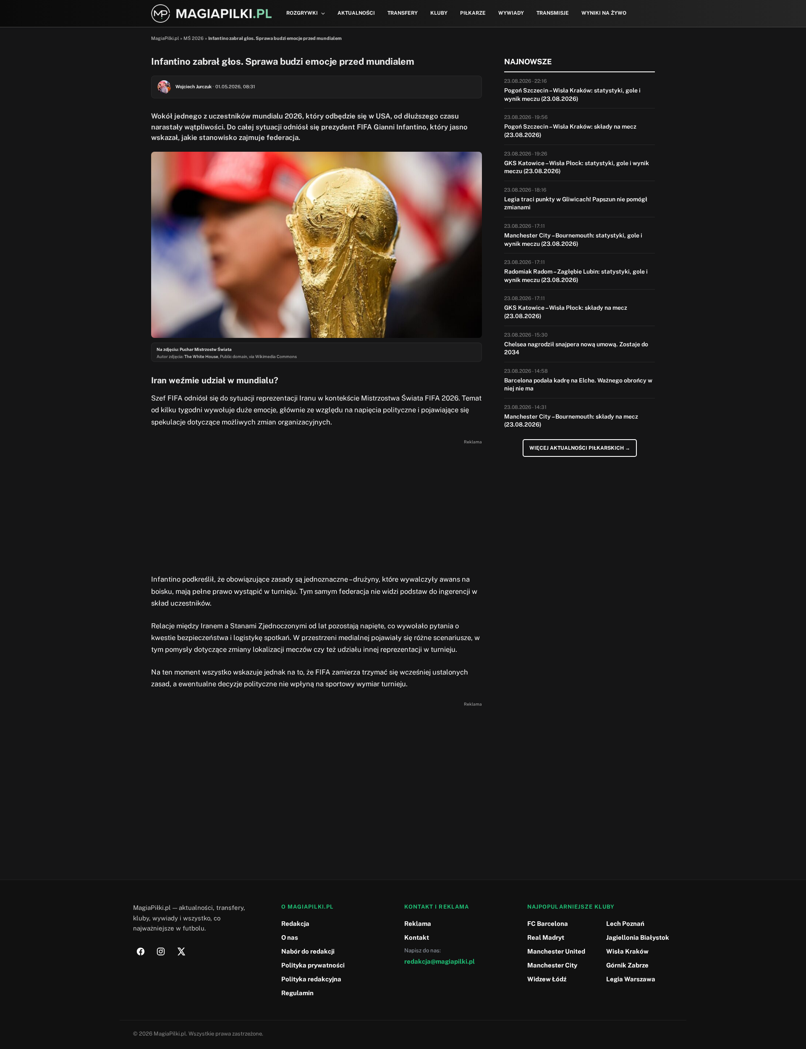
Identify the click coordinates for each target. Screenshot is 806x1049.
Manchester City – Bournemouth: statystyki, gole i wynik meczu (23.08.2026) (573, 239)
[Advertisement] (316, 506)
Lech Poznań (625, 923)
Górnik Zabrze (627, 965)
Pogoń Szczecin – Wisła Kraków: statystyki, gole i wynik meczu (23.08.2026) (572, 94)
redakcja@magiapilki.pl (439, 961)
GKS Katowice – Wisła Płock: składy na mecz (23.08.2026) (565, 311)
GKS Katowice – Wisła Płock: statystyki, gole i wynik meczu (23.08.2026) (576, 167)
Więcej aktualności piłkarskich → (579, 448)
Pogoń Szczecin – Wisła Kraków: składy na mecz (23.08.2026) (570, 130)
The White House (201, 356)
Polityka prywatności (313, 965)
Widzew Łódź (546, 979)
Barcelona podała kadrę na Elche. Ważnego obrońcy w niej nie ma (578, 384)
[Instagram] (160, 951)
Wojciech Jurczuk (193, 86)
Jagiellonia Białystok (637, 937)
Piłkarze (473, 13)
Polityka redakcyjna (311, 979)
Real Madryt (545, 937)
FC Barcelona (547, 923)
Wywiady (511, 13)
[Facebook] (140, 951)
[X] (180, 951)
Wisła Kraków (627, 951)
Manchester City (552, 965)
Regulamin (297, 992)
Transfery (402, 13)
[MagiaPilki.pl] (211, 13)
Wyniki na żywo (603, 13)
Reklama (417, 923)
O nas (289, 937)
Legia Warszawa (630, 979)
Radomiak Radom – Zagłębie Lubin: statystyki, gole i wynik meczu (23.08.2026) (576, 275)
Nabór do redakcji (308, 951)
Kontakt (416, 937)
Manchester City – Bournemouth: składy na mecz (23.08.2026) (571, 420)
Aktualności (356, 13)
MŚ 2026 (193, 38)
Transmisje (552, 13)
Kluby (438, 13)
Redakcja (295, 923)
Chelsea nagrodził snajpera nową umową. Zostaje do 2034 (576, 348)
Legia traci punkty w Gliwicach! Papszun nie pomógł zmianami (575, 203)
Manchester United (556, 951)
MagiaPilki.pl (165, 38)
